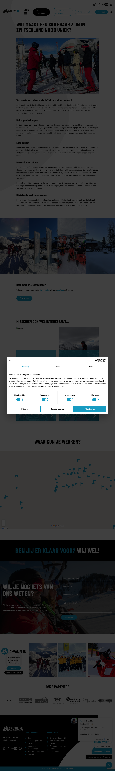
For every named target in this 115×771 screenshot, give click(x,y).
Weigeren (24, 409)
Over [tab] (91, 367)
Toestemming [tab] (23, 367)
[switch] (45, 399)
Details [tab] (57, 367)
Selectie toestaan (57, 409)
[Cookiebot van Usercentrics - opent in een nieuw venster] (96, 360)
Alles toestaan (90, 409)
